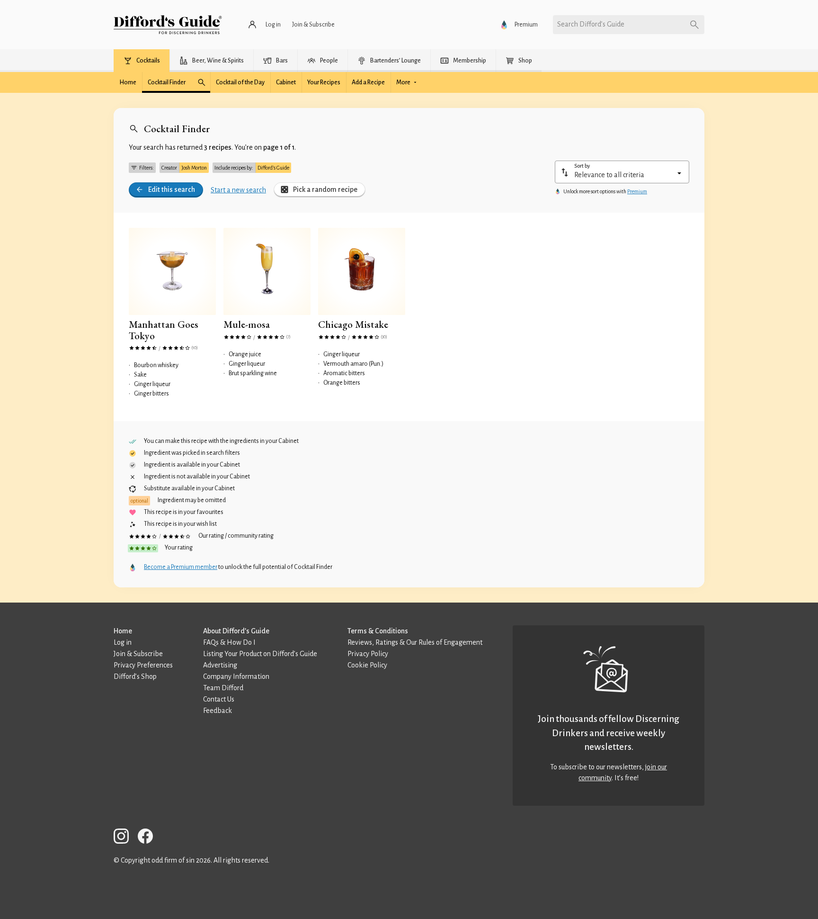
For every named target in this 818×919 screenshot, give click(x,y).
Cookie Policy (367, 665)
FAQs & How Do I (229, 642)
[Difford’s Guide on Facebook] (149, 838)
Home (123, 631)
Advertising (220, 665)
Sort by (582, 166)
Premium (637, 191)
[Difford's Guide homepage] (168, 24)
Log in (123, 642)
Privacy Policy (367, 654)
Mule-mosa (246, 324)
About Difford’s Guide (236, 631)
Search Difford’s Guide (590, 24)
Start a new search (238, 190)
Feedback (217, 710)
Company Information (236, 676)
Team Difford (223, 688)
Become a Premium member (180, 567)
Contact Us (218, 699)
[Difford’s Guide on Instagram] (125, 838)
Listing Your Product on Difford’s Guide (260, 654)
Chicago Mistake (353, 324)
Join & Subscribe (138, 654)
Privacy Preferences (143, 665)
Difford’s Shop (135, 676)
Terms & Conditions (377, 631)
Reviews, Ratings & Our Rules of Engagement (414, 642)
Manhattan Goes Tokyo (163, 330)
